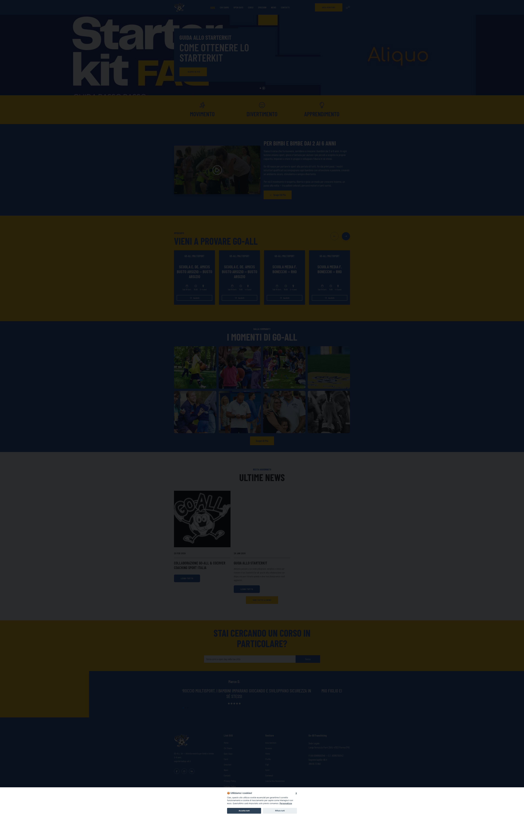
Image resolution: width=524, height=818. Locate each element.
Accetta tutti (244, 811)
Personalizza (286, 803)
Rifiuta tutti (280, 811)
